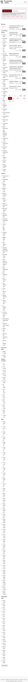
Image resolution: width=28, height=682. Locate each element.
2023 (4, 651)
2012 (4, 612)
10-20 (4, 371)
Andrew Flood (4, 234)
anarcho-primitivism (4, 152)
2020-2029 (4, 592)
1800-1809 (4, 479)
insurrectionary (4, 113)
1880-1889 (4, 520)
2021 (4, 644)
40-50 (4, 381)
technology (4, 88)
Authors (17, 679)
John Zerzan (4, 279)
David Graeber (4, 194)
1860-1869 (4, 510)
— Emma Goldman (17, 82)
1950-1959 (4, 556)
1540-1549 (4, 433)
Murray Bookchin (4, 215)
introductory (4, 80)
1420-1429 (4, 423)
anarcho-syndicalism (4, 55)
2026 (4, 661)
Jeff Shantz (4, 244)
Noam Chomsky (4, 205)
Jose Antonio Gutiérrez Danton (4, 263)
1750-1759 (4, 454)
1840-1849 (4, 500)
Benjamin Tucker (4, 210)
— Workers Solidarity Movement (17, 69)
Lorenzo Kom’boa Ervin (4, 314)
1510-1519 (4, 428)
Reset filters (4, 30)
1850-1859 (4, 505)
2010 (4, 605)
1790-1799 (4, 474)
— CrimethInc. (17, 27)
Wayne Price (4, 189)
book (4, 356)
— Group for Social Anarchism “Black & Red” (17, 48)
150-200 (4, 396)
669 (24, 95)
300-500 (4, 406)
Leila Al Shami (4, 291)
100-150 (4, 391)
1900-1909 (4, 531)
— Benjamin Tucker (17, 76)
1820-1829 (4, 490)
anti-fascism (4, 157)
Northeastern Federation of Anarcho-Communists (4, 322)
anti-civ (4, 50)
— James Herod (17, 61)
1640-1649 (4, 438)
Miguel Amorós (4, 296)
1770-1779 (4, 464)
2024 (4, 654)
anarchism (4, 124)
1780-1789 (4, 469)
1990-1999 (4, 577)
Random (3, 679)
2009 (4, 601)
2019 (4, 636)
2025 (4, 658)
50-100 (4, 386)
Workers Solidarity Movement (4, 250)
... (17, 95)
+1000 (4, 416)
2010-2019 (4, 587)
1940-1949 (4, 551)
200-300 (4, 401)
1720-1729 (4, 449)
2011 (4, 608)
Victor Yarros (4, 301)
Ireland (4, 161)
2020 (4, 640)
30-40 (4, 378)
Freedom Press (4, 256)
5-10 (4, 367)
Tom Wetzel (4, 284)
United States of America (4, 62)
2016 (4, 626)
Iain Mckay (4, 184)
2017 (4, 629)
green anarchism (4, 143)
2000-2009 (4, 582)
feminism (4, 109)
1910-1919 (4, 536)
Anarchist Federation (4, 220)
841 (10, 101)
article (4, 352)
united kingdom (4, 105)
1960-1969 (4, 561)
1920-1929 (4, 541)
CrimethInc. (4, 180)
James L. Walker (4, 343)
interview (4, 39)
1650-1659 (4, 443)
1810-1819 (4, 484)
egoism (4, 170)
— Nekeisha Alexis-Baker (17, 40)
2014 (4, 619)
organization (4, 117)
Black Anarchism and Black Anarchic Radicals (4, 131)
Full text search (7, 11)
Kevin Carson (4, 200)
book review (4, 84)
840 (24, 98)
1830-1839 (4, 495)
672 (18, 98)
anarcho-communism (4, 76)
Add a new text (18, 681)
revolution (4, 68)
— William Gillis (17, 34)
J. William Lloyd (4, 308)
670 (10, 98)
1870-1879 (4, 515)
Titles (13, 679)
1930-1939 (4, 546)
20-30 (4, 374)
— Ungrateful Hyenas (17, 55)
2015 (4, 622)
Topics (21, 679)
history (4, 35)
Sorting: (3, 24)
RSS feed (8, 679)
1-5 (4, 364)
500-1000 (4, 411)
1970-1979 (4, 567)
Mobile (12, 681)
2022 (4, 647)
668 (21, 95)
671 (14, 98)
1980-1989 (4, 572)
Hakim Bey (4, 330)
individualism (4, 71)
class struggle (4, 166)
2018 (4, 633)
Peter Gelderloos (4, 269)
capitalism (4, 92)
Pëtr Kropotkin (4, 274)
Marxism (4, 147)
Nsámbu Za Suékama (4, 336)
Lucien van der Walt (4, 227)
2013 (4, 615)
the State (4, 100)
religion (4, 96)
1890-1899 (4, 526)
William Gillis (4, 239)
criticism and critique (4, 44)
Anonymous (4, 176)
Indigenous (4, 139)
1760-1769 (4, 459)
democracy (4, 120)
